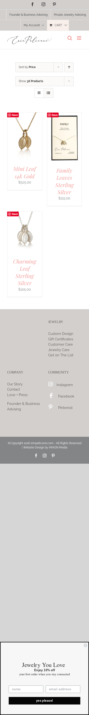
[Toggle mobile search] (69, 37)
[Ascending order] (69, 67)
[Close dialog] (86, 645)
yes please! (44, 700)
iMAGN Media (58, 447)
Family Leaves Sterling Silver (64, 181)
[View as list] (48, 93)
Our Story (15, 384)
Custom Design (60, 334)
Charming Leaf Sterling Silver (24, 272)
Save (15, 115)
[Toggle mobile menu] (79, 37)
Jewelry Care (59, 350)
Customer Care (60, 344)
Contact (13, 389)
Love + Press (17, 395)
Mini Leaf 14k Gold (24, 172)
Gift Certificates (60, 339)
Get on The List (60, 355)
